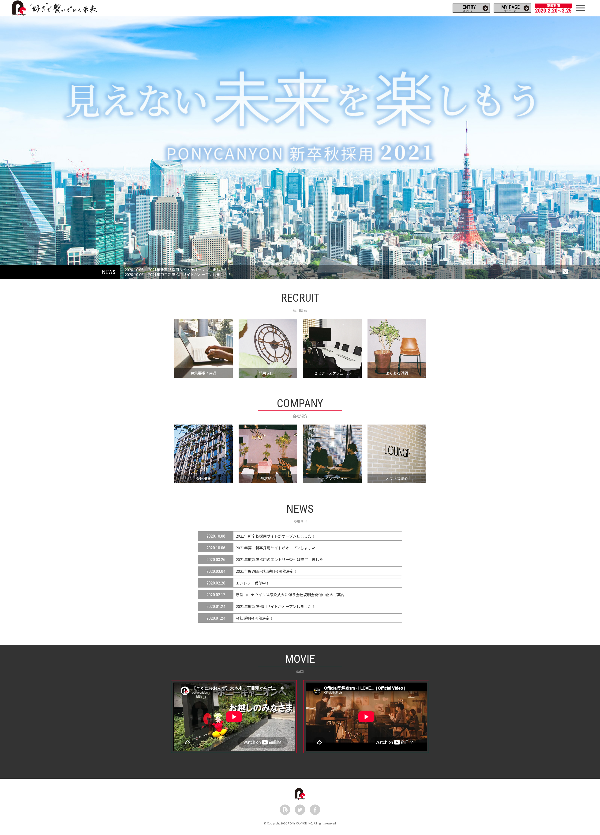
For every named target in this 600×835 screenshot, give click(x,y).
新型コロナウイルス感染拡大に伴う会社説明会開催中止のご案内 (290, 594)
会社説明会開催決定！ (254, 618)
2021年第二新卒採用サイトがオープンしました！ (189, 274)
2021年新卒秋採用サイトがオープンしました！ (188, 269)
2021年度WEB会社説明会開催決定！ (266, 571)
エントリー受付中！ (253, 583)
